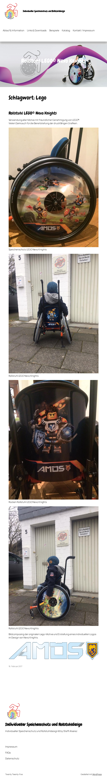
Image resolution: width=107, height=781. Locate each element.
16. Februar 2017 (15, 666)
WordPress (97, 774)
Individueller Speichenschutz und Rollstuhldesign (44, 11)
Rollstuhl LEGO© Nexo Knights (33, 113)
